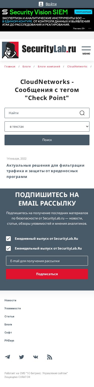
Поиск (47, 139)
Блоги (8, 324)
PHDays (9, 340)
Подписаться (47, 274)
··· (89, 28)
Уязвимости (13, 308)
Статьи (9, 316)
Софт (8, 332)
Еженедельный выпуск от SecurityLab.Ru (48, 248)
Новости (10, 300)
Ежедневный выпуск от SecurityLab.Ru (46, 238)
